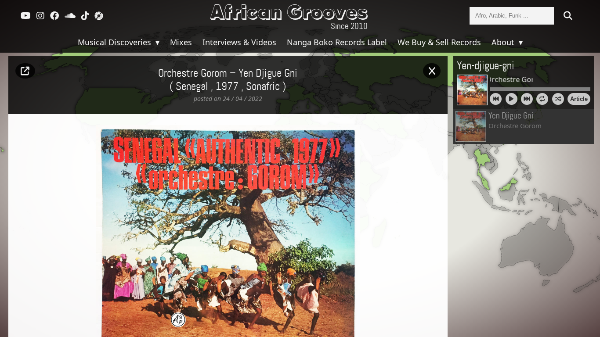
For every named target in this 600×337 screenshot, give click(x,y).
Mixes (181, 42)
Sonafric (263, 86)
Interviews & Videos (239, 42)
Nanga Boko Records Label (337, 42)
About (504, 42)
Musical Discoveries (115, 42)
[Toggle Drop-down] (156, 42)
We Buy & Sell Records (439, 42)
